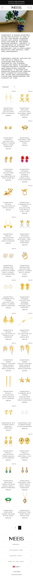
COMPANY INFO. (16, 555)
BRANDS (16, 544)
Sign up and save (16, 561)
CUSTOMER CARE (16, 550)
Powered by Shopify (16, 574)
